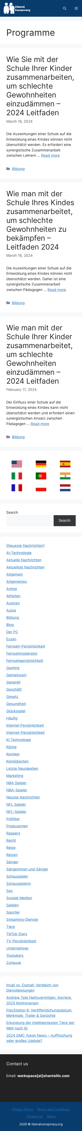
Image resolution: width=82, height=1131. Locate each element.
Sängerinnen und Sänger (27, 869)
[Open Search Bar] (64, 8)
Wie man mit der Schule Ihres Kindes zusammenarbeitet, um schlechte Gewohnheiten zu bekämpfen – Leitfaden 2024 (40, 220)
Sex (9, 891)
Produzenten (17, 826)
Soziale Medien (19, 898)
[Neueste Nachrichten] (25, 546)
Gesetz (12, 697)
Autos (11, 610)
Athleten (13, 596)
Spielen (12, 905)
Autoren (13, 603)
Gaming (12, 668)
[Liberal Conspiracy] (16, 8)
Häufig (11, 718)
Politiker (13, 819)
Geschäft (14, 689)
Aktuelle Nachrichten (23, 560)
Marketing (14, 776)
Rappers (13, 833)
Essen (11, 639)
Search (12, 512)
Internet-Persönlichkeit (25, 732)
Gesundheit (16, 704)
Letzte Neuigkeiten (22, 768)
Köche (11, 747)
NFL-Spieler (16, 812)
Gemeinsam (16, 675)
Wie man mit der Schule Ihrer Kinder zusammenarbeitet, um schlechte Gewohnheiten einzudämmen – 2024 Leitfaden (39, 354)
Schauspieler (17, 876)
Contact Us (34, 1116)
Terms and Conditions (53, 1109)
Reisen (12, 855)
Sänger (12, 862)
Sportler (13, 912)
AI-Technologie (19, 553)
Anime (11, 589)
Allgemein (14, 574)
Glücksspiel (15, 711)
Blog (10, 625)
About (51, 1116)
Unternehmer (17, 948)
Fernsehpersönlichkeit (24, 661)
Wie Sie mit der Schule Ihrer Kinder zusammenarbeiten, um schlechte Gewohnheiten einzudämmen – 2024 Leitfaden (40, 86)
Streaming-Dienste (22, 919)
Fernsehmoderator (21, 653)
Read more (50, 155)
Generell (13, 682)
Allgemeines (16, 581)
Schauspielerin (18, 883)
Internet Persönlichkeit (25, 725)
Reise (11, 848)
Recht (11, 840)
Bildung (18, 169)
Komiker (13, 754)
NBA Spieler (16, 783)
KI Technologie (18, 740)
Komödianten (17, 761)
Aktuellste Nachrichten (25, 567)
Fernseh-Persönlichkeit (25, 646)
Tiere (10, 927)
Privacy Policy (22, 1109)
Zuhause (13, 963)
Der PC (12, 632)
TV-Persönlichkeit (21, 941)
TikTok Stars (16, 934)
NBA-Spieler (16, 790)
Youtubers (15, 955)
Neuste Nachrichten (23, 797)
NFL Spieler (16, 804)
